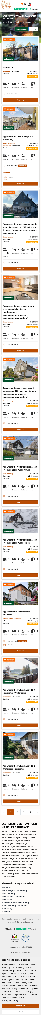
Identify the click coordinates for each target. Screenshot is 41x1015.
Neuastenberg (8, 893)
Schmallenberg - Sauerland (14, 905)
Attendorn (6, 887)
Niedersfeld (7, 899)
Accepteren (20, 1006)
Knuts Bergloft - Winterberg (14, 890)
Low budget (33, 29)
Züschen (6, 911)
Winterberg (7, 908)
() (24, 4)
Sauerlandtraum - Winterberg (15, 902)
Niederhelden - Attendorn (13, 896)
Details (20, 1012)
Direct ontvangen (25, 922)
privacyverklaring (10, 1000)
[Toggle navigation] (36, 4)
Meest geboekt (21, 29)
